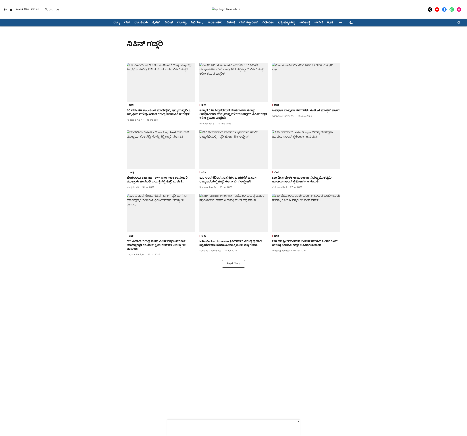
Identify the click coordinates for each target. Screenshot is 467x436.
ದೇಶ (127, 22)
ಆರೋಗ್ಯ (305, 22)
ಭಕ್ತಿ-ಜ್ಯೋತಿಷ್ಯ (286, 22)
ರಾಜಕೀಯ (141, 22)
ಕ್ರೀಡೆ (330, 22)
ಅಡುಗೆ (318, 22)
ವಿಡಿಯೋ (268, 22)
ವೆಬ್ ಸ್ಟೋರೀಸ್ (248, 22)
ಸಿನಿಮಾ (195, 22)
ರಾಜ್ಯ (116, 22)
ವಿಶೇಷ (231, 22)
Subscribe (52, 10)
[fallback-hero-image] (161, 82)
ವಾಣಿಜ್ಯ (181, 22)
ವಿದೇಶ (169, 22)
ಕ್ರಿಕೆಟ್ (156, 22)
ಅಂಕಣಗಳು (215, 22)
